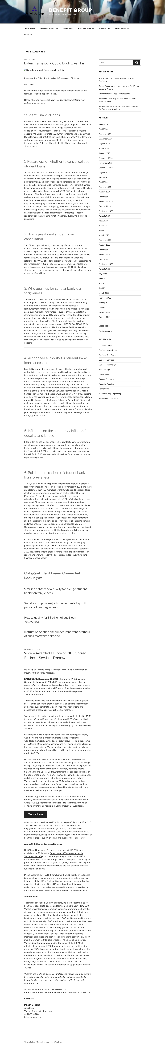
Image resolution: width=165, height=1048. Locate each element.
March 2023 (104, 235)
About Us (28, 35)
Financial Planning (106, 384)
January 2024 (104, 192)
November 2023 (106, 201)
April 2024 (103, 182)
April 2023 (103, 230)
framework (33, 700)
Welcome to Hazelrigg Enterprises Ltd (114, 94)
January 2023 (104, 245)
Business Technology (107, 365)
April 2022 (103, 288)
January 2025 (104, 153)
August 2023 (104, 216)
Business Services (86, 28)
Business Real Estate (107, 355)
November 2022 (106, 254)
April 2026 (103, 129)
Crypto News (29, 28)
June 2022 (103, 278)
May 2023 (103, 225)
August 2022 (104, 269)
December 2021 (105, 307)
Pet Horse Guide (105, 331)
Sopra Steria (59, 859)
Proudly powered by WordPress (50, 1042)
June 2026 (103, 124)
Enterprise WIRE (68, 679)
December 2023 (106, 197)
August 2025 (104, 143)
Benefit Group (71, 10)
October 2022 (104, 259)
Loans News (68, 28)
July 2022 (103, 274)
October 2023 (105, 206)
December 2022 (105, 250)
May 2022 (103, 283)
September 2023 (106, 211)
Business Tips (104, 28)
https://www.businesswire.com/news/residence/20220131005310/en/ (57, 992)
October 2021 (104, 317)
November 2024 (106, 163)
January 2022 (104, 303)
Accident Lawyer (106, 345)
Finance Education (123, 28)
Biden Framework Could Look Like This (54, 63)
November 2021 (105, 312)
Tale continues (35, 814)
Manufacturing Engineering (110, 394)
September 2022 (106, 264)
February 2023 (105, 240)
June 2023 (103, 221)
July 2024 (103, 177)
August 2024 (104, 172)
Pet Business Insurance (108, 398)
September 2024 (106, 168)
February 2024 (105, 187)
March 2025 (104, 148)
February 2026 (105, 134)
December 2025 (106, 139)
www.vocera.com (32, 964)
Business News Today (49, 28)
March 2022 (104, 293)
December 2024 (106, 158)
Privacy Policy (29, 1042)
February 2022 (105, 298)
